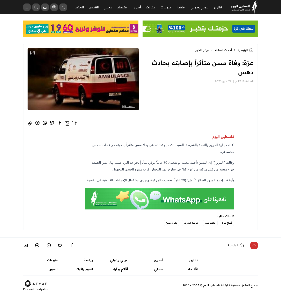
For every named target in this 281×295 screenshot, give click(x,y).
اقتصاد (122, 7)
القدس (94, 7)
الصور (54, 269)
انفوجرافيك (84, 269)
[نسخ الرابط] (30, 123)
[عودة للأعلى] (254, 245)
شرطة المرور (191, 222)
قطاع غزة (227, 222)
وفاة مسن (171, 222)
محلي (108, 7)
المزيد (79, 7)
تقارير (217, 7)
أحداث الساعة (223, 50)
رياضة (181, 7)
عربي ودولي (199, 7)
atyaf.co (43, 289)
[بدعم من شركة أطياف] (36, 283)
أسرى (136, 7)
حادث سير (210, 222)
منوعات (166, 7)
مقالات (151, 7)
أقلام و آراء (120, 269)
